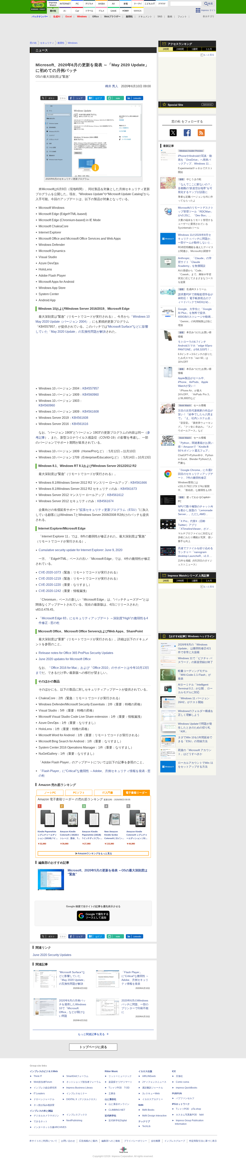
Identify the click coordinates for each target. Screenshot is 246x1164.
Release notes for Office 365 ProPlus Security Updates (76, 653)
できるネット (40, 1121)
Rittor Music (111, 1071)
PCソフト (79, 792)
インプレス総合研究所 (45, 1087)
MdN (140, 1105)
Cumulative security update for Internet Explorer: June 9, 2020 (80, 550)
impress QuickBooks (186, 1087)
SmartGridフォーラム (77, 1076)
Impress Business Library (79, 1087)
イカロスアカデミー (152, 1099)
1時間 (166, 49)
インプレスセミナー (76, 1093)
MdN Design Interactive (154, 1115)
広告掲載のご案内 (88, 1141)
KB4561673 (129, 488)
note (118, 98)
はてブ (99, 98)
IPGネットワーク (181, 1104)
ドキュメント (145, 16)
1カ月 (209, 49)
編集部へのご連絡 (110, 1141)
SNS (159, 16)
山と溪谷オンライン (119, 1104)
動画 (170, 16)
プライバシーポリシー (135, 1141)
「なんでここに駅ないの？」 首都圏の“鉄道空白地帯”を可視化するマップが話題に (197, 188)
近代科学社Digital (118, 1120)
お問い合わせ (68, 1141)
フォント (182, 16)
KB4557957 (90, 388)
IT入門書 (107, 792)
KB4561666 (138, 482)
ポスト (51, 98)
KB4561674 (105, 501)
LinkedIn (137, 98)
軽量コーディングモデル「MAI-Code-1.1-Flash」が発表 (194, 674)
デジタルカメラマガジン (46, 1115)
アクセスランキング (180, 43)
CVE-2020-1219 (50, 578)
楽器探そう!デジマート (120, 1082)
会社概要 (155, 1141)
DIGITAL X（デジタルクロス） (82, 1099)
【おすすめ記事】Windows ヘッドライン (191, 636)
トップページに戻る (93, 1047)
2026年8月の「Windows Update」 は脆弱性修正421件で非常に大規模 (194, 648)
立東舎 (112, 1093)
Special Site (175, 104)
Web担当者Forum (43, 1082)
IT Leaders (39, 1093)
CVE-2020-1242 (50, 590)
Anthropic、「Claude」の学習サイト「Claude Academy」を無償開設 (195, 262)
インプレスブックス (76, 1114)
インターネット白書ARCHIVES (50, 1127)
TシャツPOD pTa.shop (188, 1109)
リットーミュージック (120, 1076)
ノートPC (50, 792)
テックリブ (144, 1121)
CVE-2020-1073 (50, 572)
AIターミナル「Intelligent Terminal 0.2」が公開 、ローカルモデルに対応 (195, 688)
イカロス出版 (145, 1071)
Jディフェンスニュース (154, 1082)
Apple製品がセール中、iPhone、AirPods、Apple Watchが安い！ (193, 382)
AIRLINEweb (149, 1076)
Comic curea (182, 1082)
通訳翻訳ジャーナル (152, 1087)
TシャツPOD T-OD (119, 1087)
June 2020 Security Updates (52, 955)
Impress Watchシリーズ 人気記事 (188, 575)
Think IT (38, 1076)
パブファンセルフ (185, 1098)
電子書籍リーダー (136, 792)
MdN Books (148, 1110)
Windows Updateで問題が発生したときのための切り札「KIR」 (195, 727)
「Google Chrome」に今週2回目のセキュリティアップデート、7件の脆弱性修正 (195, 473)
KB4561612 (115, 495)
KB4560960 (90, 394)
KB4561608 (90, 411)
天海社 (179, 1076)
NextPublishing (74, 1120)
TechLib (146, 1126)
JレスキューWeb (151, 1093)
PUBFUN (177, 1093)
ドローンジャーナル (44, 1099)
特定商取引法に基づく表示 (203, 1141)
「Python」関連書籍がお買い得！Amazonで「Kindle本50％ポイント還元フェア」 (195, 446)
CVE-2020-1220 (50, 584)
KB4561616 (80, 423)
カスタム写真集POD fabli (190, 1114)
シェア (79, 98)
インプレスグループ (174, 1141)
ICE (174, 1071)
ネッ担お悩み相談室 (44, 1105)
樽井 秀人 (111, 86)
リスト (63, 98)
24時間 (180, 49)
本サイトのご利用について (43, 1141)
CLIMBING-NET (117, 1110)
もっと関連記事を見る (91, 1034)
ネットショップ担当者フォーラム (83, 1082)
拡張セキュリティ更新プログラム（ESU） (109, 509)
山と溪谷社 (110, 1099)
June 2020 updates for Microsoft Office (65, 659)
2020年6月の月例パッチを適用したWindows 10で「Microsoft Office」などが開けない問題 (72, 1008)
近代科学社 (110, 1115)
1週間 (195, 49)
